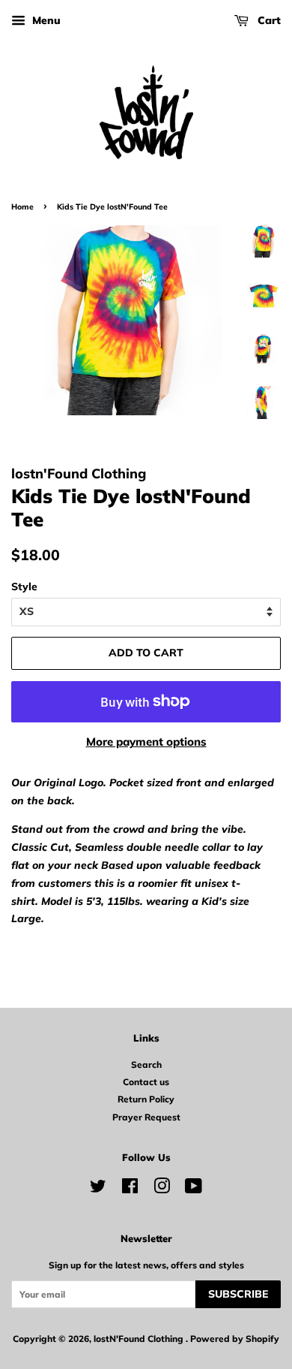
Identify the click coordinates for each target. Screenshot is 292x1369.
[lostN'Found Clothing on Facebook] (130, 1189)
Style (24, 586)
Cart (268, 20)
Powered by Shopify (234, 1338)
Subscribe (238, 1294)
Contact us (146, 1081)
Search (146, 1064)
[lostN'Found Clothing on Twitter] (98, 1189)
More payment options (146, 741)
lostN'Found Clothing (140, 1338)
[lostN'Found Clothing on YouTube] (193, 1189)
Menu (45, 20)
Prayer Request (146, 1117)
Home (22, 206)
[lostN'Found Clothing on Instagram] (161, 1189)
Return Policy (146, 1099)
